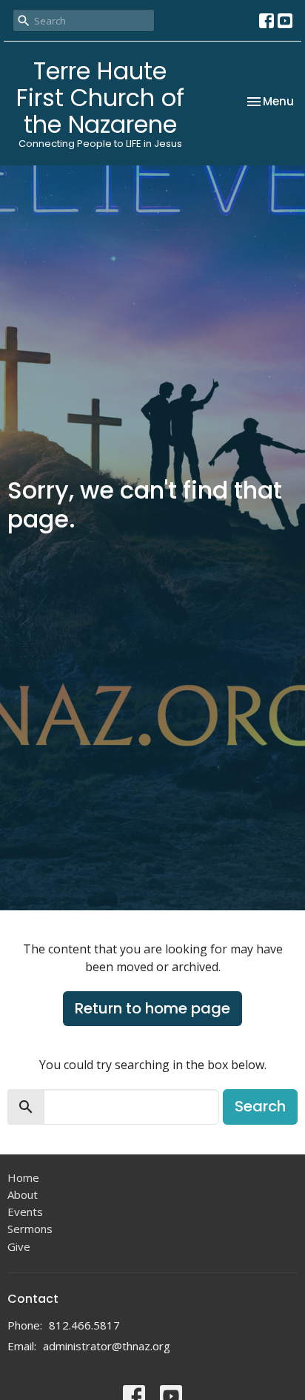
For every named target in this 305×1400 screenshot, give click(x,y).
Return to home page (152, 1008)
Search (260, 1106)
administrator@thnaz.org (106, 1345)
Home (23, 1177)
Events (25, 1211)
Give (18, 1246)
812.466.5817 (84, 1325)
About (22, 1194)
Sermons (30, 1228)
